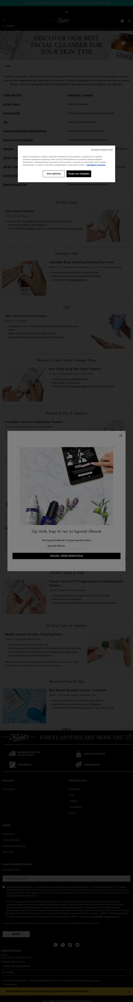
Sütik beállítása (54, 174)
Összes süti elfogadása (78, 174)
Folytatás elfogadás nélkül (102, 149)
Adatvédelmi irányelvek (95, 165)
